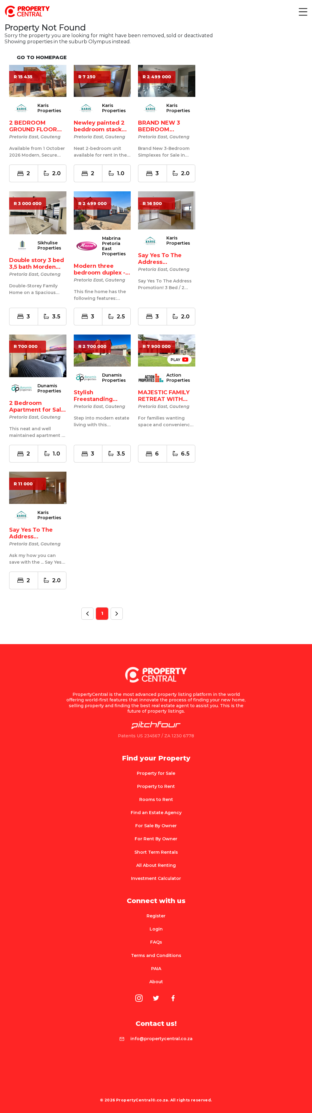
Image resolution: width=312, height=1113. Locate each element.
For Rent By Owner (156, 839)
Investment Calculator (156, 878)
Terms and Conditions (156, 955)
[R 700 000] (37, 355)
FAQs (156, 942)
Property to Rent (156, 786)
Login (156, 929)
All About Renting (156, 865)
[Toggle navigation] (302, 11)
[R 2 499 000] (102, 210)
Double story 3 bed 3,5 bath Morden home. (36, 267)
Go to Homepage (42, 57)
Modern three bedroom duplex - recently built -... (99, 273)
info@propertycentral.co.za (161, 1038)
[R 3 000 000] (37, 212)
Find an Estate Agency (156, 812)
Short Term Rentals (156, 852)
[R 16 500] (166, 210)
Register (156, 916)
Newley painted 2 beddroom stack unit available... (99, 129)
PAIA (156, 968)
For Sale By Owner (156, 825)
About (156, 981)
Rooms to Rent (156, 799)
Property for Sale (156, 773)
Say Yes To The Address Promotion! (160, 262)
